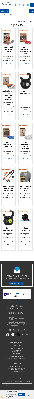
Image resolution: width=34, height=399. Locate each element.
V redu (21, 394)
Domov (3, 14)
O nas (12, 378)
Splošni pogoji (21, 378)
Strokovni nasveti (13, 388)
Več (8, 180)
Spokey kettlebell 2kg (25, 92)
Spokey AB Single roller (25, 229)
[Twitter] (12, 335)
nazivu (30, 21)
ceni (25, 21)
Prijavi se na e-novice (16, 283)
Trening (9, 14)
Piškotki (28, 381)
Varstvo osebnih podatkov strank (13, 381)
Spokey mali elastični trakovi (8, 49)
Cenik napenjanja (26, 385)
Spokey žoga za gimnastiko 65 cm (25, 188)
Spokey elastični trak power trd (8, 144)
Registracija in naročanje (11, 385)
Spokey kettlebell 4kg (8, 229)
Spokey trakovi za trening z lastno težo (8, 188)
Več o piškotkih (29, 394)
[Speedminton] (17, 323)
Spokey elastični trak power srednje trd (25, 50)
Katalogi (24, 388)
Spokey (14, 14)
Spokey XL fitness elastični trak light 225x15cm (25, 145)
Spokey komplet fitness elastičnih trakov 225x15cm (8, 95)
